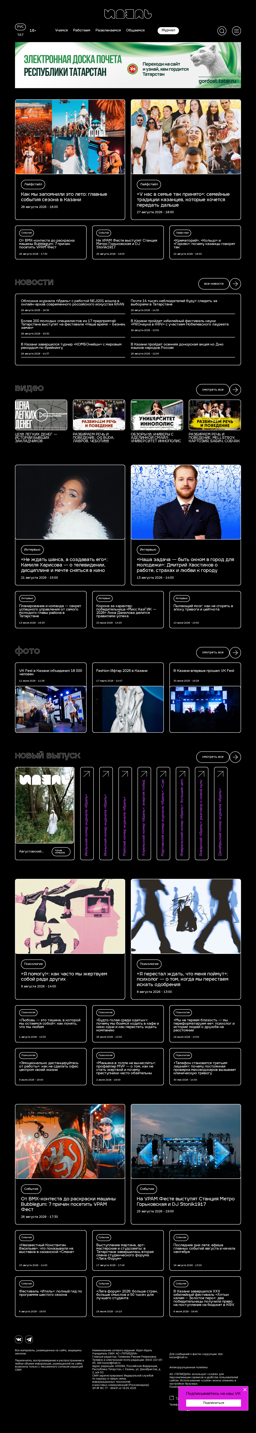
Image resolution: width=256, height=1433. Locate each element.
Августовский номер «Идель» (31, 851)
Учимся (61, 30)
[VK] (18, 1339)
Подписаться (213, 1403)
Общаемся (135, 30)
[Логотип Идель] (128, 14)
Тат (20, 35)
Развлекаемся (108, 30)
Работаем (81, 30)
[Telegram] (29, 1339)
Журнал (168, 30)
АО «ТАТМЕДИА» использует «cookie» (193, 1374)
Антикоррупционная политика (188, 1367)
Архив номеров (60, 851)
